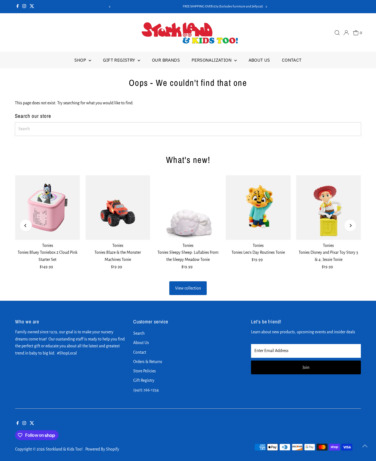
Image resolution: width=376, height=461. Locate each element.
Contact (292, 60)
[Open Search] (337, 32)
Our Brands (166, 60)
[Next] (266, 7)
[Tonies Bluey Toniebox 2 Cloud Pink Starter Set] (47, 207)
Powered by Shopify (102, 449)
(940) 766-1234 (146, 390)
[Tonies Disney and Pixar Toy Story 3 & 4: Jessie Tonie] (328, 207)
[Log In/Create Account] (346, 32)
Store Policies (144, 371)
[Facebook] (17, 6)
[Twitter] (32, 6)
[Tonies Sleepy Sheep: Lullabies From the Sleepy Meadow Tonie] (188, 207)
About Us (259, 60)
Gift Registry (119, 60)
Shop (80, 60)
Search (139, 333)
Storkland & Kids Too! (64, 449)
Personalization (212, 60)
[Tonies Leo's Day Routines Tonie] (258, 207)
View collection (188, 288)
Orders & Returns (147, 361)
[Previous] (110, 7)
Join (306, 367)
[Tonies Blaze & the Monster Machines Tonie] (117, 207)
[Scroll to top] (364, 445)
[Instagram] (24, 6)
